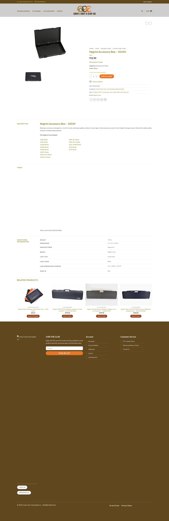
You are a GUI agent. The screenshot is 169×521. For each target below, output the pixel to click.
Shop (97, 48)
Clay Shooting (111, 89)
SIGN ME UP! (64, 353)
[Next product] (146, 23)
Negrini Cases (106, 48)
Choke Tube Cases (119, 48)
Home (91, 48)
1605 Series (44, 142)
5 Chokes (95, 92)
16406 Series (44, 149)
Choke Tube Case (118, 92)
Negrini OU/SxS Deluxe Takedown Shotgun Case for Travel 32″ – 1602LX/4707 (101, 310)
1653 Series (73, 147)
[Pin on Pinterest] (101, 99)
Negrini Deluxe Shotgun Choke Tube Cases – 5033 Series (33, 310)
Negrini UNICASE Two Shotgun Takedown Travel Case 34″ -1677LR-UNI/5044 (67, 310)
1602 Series (44, 139)
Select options (33, 316)
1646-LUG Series (46, 154)
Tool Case (126, 92)
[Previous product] (150, 23)
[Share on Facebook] (91, 99)
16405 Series (44, 147)
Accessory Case (107, 92)
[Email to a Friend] (98, 99)
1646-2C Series (45, 157)
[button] (147, 1)
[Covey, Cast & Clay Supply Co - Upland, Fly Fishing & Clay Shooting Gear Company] (84, 10)
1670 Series (73, 149)
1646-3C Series (74, 139)
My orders (91, 341)
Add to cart (106, 76)
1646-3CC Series (74, 142)
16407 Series (44, 152)
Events (59, 11)
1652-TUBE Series (75, 144)
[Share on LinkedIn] (105, 99)
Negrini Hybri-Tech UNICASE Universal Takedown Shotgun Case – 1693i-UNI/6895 (136, 310)
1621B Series (44, 144)
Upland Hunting (119, 89)
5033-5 (100, 92)
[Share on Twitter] (94, 99)
